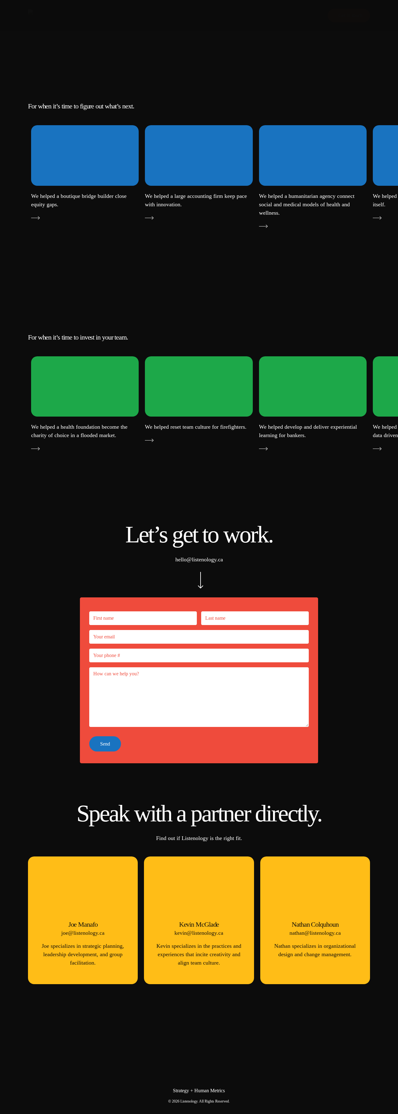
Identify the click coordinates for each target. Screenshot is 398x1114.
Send (105, 743)
